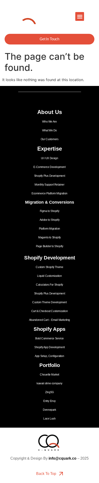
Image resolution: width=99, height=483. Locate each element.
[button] (79, 16)
